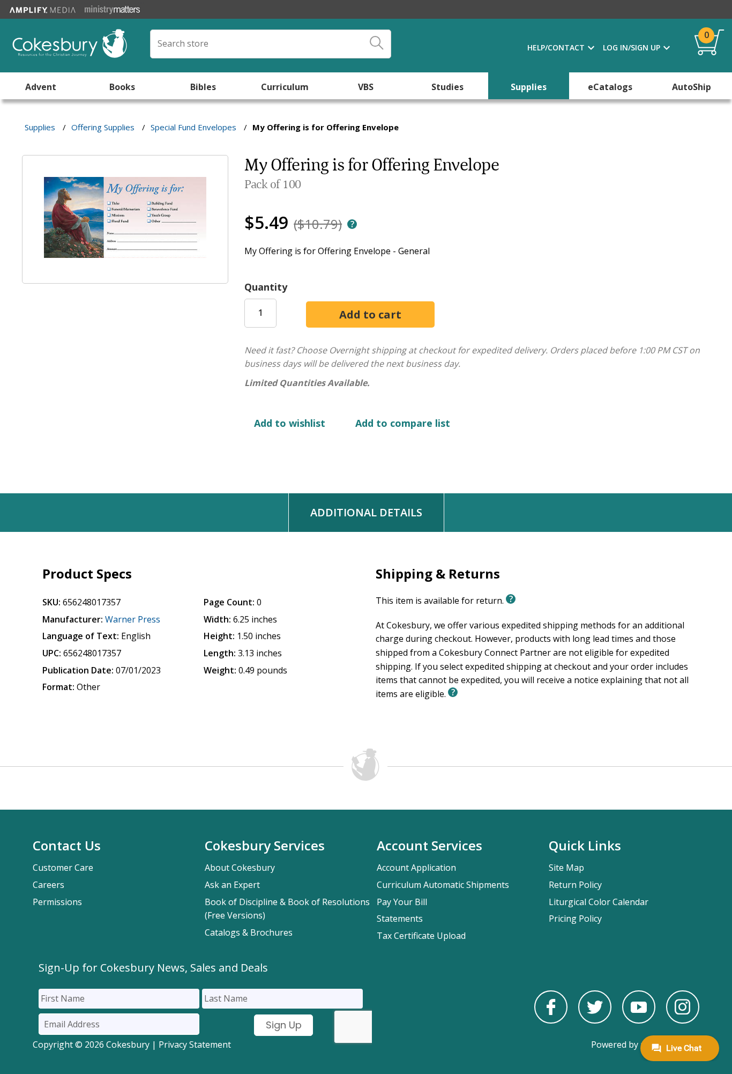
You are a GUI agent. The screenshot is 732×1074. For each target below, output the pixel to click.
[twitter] (594, 1020)
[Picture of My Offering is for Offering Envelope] (125, 276)
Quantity (265, 286)
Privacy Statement (195, 1044)
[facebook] (550, 1020)
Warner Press (132, 619)
